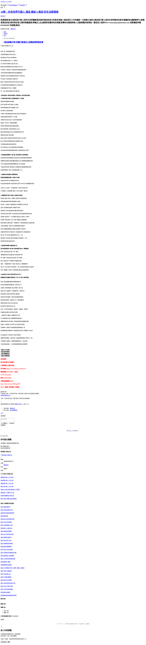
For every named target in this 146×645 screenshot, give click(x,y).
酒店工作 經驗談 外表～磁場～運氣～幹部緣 (12, 568)
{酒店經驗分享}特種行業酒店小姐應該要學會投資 (23, 42)
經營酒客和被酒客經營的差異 (8, 595)
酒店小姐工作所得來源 (7, 549)
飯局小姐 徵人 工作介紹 (7, 486)
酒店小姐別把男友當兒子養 (8, 583)
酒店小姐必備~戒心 (6, 574)
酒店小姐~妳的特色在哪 (7, 534)
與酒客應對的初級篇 (6, 565)
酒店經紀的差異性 (5, 592)
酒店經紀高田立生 (5, 395)
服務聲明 (87, 623)
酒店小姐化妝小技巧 (6, 540)
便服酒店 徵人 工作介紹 (7, 477)
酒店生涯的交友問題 (6, 580)
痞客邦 (16, 404)
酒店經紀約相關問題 (6, 546)
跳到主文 (3, 16)
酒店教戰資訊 (13, 410)
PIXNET (61, 623)
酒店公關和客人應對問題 (7, 555)
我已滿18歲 (3, 642)
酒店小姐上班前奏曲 (6, 522)
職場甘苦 (13, 29)
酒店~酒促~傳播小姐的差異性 (9, 498)
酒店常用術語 (4, 516)
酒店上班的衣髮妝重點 (7, 589)
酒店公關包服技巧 (5, 507)
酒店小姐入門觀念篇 (6, 571)
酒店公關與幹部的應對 (7, 543)
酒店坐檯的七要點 (5, 561)
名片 (5, 35)
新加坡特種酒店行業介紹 (7, 495)
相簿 (5, 32)
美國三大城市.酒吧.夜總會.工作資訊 (10, 489)
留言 (20, 404)
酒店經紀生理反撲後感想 (7, 513)
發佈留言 (3, 425)
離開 (9, 642)
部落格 (5, 33)
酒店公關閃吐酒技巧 (6, 537)
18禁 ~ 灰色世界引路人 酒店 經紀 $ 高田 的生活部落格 (29, 11)
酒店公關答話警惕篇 (6, 531)
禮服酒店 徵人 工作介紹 (7, 483)
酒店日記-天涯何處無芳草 (7, 519)
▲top (2, 413)
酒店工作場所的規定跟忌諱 (8, 558)
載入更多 (3, 415)
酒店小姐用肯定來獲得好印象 (8, 552)
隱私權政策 (81, 623)
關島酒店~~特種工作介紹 (7, 492)
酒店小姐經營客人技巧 (7, 525)
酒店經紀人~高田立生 (6, 528)
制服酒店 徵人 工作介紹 (7, 480)
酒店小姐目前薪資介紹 (7, 510)
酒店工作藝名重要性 (6, 577)
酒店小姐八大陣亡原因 (7, 586)
